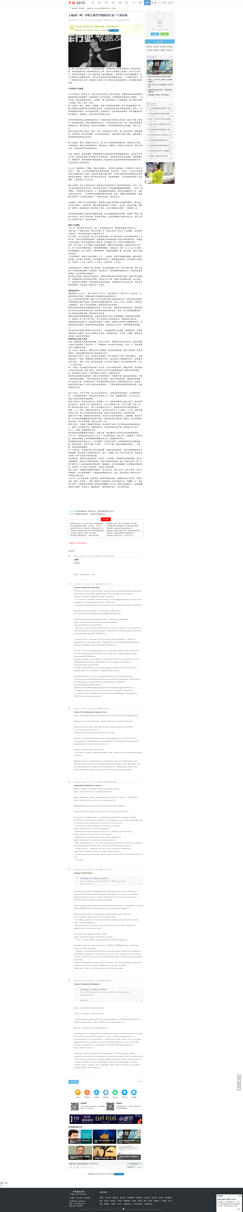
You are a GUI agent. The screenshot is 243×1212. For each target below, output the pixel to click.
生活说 (119, 1204)
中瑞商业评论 (69, 8)
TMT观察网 (168, 1198)
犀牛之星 (122, 1198)
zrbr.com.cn (106, 1209)
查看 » (239, 1209)
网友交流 (169, 50)
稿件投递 (87, 1198)
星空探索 (156, 50)
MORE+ (171, 57)
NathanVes (77, 782)
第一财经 (108, 1198)
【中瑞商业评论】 (134, 1164)
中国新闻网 (126, 1201)
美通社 (102, 1198)
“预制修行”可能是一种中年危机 (87, 533)
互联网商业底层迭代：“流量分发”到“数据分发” (89, 514)
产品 (133, 2)
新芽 (101, 1201)
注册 (171, 2)
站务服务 (163, 50)
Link (81, 1167)
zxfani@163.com (158, 1209)
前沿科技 (156, 47)
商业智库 (81, 8)
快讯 (126, 2)
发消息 (155, 34)
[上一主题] (112, 20)
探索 (140, 2)
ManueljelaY (77, 980)
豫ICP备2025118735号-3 (116, 1209)
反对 (90, 580)
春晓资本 (156, 1201)
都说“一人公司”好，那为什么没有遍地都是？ (91, 523)
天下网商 (163, 1201)
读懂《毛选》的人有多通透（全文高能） (126, 523)
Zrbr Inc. (94, 1209)
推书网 (113, 1204)
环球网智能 (130, 1198)
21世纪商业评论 (138, 1204)
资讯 (99, 2)
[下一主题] (114, 20)
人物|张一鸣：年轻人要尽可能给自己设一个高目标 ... (101, 8)
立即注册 (104, 30)
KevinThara (77, 584)
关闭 (239, 1196)
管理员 (160, 26)
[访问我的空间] (160, 20)
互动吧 (140, 1201)
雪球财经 (107, 1204)
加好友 (165, 34)
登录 (165, 2)
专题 (106, 2)
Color (74, 1167)
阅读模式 (106, 20)
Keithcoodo (77, 869)
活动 (113, 2)
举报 (141, 547)
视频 (120, 2)
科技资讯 (112, 1201)
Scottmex (77, 708)
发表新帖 (74, 1082)
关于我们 (72, 1198)
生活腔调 (73, 533)
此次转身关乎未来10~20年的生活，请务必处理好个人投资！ (161, 135)
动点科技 (147, 1198)
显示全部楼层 (98, 20)
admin (77, 20)
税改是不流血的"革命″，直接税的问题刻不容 (127, 530)
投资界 (150, 1201)
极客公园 (115, 1198)
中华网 (119, 1201)
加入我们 (79, 1198)
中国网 (134, 1201)
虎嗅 (145, 1201)
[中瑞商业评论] (76, 5)
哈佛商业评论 (148, 1204)
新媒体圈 (74, 8)
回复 (71, 547)
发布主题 (160, 41)
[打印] (110, 20)
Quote (85, 1167)
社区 (147, 2)
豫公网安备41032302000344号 (133, 1209)
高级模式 (139, 1167)
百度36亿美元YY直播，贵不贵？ (227, 1199)
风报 (101, 1204)
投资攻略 (169, 47)
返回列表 (139, 1081)
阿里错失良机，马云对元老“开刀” (123, 535)
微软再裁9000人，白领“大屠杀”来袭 (88, 535)
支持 (83, 580)
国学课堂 (163, 47)
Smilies (91, 1167)
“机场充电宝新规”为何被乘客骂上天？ (125, 533)
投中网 (161, 1198)
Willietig (76, 556)
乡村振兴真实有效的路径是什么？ (124, 528)
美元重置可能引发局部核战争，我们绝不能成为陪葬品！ (123, 526)
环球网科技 (139, 1198)
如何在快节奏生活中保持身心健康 (159, 76)
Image (78, 1167)
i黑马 (169, 1201)
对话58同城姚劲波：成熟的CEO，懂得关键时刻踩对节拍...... (94, 511)
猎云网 (106, 1201)
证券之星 (154, 1198)
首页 (92, 2)
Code (88, 1167)
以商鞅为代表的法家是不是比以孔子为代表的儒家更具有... (88, 530)
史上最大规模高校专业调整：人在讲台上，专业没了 (86, 526)
